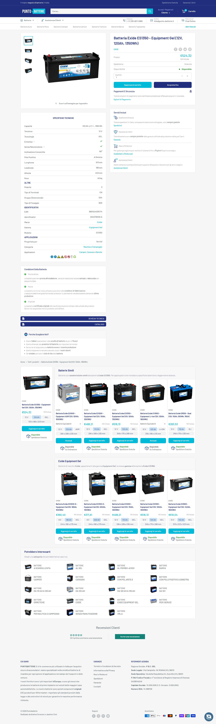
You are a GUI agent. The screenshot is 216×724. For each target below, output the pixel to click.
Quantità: (118, 75)
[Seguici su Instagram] (98, 716)
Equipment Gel (95, 227)
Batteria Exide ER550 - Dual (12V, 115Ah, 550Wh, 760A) (179, 414)
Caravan (90, 252)
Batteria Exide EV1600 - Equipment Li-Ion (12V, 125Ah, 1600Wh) (152, 416)
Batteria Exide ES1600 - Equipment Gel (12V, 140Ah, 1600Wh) (179, 507)
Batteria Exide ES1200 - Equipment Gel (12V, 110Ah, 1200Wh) (95, 416)
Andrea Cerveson (37, 714)
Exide (116, 49)
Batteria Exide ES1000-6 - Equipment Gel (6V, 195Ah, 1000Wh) (66, 507)
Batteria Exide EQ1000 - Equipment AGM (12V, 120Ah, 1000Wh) (67, 416)
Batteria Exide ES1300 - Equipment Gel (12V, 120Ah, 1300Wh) (123, 416)
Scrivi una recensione (130, 636)
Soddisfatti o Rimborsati (123, 154)
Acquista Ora (172, 85)
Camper (82, 252)
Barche (99, 252)
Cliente (164, 12)
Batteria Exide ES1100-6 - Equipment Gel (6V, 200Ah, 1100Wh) (95, 507)
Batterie (27, 20)
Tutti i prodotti (33, 362)
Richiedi (68, 441)
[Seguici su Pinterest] (103, 716)
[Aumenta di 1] (187, 76)
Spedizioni (118, 125)
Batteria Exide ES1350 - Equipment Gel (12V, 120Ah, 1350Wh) (36, 405)
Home (22, 362)
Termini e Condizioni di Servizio (107, 666)
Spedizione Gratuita (170, 3)
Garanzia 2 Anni (189, 3)
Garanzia (117, 139)
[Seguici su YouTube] (108, 716)
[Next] (194, 96)
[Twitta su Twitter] (185, 49)
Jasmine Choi (51, 714)
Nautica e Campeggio (93, 247)
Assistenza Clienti (53, 20)
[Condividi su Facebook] (175, 49)
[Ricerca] (150, 11)
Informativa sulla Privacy (104, 670)
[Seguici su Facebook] (94, 716)
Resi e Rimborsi (100, 674)
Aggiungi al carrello (132, 85)
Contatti (97, 686)
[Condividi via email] (190, 49)
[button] (208, 716)
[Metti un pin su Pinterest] (180, 49)
